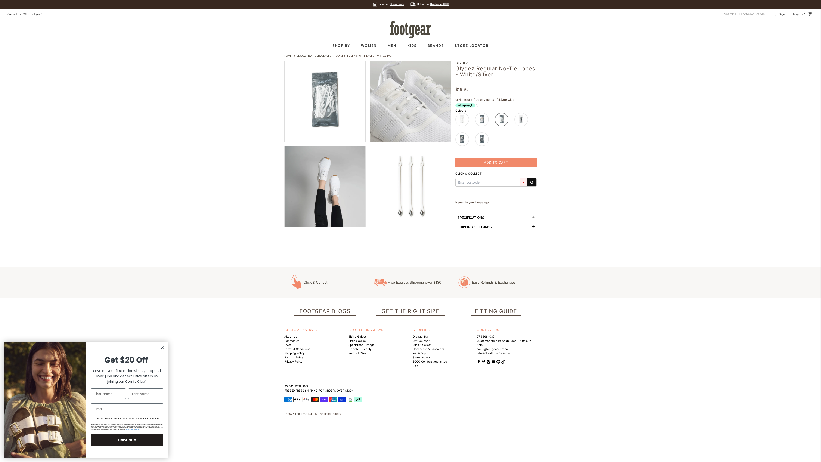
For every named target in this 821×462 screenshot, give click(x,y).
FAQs (287, 344)
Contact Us (14, 14)
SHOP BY (341, 45)
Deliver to (433, 4)
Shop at (391, 4)
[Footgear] (410, 29)
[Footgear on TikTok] (503, 362)
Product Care (357, 353)
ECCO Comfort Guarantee (430, 361)
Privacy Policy (293, 361)
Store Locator (472, 45)
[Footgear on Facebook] (479, 362)
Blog (415, 365)
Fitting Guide (357, 340)
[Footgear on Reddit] (498, 362)
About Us (290, 336)
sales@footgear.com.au (492, 349)
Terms (137, 429)
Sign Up (784, 14)
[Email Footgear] (493, 362)
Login (796, 14)
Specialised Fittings (361, 344)
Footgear (300, 413)
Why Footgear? (32, 14)
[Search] (531, 182)
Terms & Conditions (297, 349)
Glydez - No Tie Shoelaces (314, 56)
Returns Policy (293, 357)
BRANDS (436, 45)
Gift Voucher (421, 340)
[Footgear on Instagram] (488, 362)
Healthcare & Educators (428, 349)
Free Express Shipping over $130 (414, 282)
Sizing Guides (357, 336)
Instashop (419, 353)
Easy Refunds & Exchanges (493, 282)
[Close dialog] (162, 347)
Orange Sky (420, 336)
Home (288, 56)
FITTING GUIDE (496, 311)
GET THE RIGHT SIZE (410, 311)
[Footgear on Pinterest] (484, 362)
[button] (462, 120)
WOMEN (369, 45)
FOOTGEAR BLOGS (325, 311)
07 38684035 (486, 336)
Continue (127, 440)
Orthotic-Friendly (359, 349)
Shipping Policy (294, 353)
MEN (392, 45)
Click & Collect (316, 282)
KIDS (412, 45)
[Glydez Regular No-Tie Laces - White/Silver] (325, 101)
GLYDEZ (461, 63)
